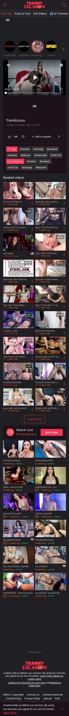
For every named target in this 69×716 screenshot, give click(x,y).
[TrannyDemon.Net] (34, 5)
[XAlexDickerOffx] (50, 453)
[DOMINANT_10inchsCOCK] (18, 585)
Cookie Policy (13, 698)
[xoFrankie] (18, 245)
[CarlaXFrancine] (18, 453)
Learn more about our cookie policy (46, 677)
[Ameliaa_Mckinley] (18, 375)
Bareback (45, 161)
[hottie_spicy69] (50, 506)
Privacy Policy (32, 698)
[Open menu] (5, 5)
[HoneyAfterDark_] (50, 532)
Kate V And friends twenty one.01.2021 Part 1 (47, 227)
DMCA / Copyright (13, 694)
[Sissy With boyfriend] (50, 245)
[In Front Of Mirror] (18, 194)
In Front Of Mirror (12, 202)
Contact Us (33, 694)
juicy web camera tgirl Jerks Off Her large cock (15, 408)
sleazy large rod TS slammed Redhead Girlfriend (47, 357)
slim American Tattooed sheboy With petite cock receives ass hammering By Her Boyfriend (15, 357)
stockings (38, 149)
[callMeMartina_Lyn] (50, 479)
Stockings (27, 167)
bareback (52, 149)
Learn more (9, 712)
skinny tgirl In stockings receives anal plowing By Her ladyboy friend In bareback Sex (15, 227)
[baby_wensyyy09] (18, 479)
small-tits (56, 155)
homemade (40, 155)
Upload (47, 698)
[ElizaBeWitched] (18, 532)
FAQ (57, 698)
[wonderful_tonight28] (50, 585)
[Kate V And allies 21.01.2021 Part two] (50, 297)
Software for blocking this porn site (26, 682)
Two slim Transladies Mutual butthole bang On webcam (15, 305)
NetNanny (55, 682)
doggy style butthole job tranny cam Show (47, 408)
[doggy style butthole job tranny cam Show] (50, 400)
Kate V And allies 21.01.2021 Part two (47, 305)
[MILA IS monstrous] (50, 323)
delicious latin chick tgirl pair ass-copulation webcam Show (15, 279)
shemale (24, 149)
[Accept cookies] (62, 708)
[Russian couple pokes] (50, 272)
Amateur (31, 161)
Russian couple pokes (46, 279)
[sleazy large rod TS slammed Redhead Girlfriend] (50, 349)
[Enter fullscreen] (61, 89)
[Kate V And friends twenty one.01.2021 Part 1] (50, 220)
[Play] (34, 77)
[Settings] (61, 65)
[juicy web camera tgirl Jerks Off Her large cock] (18, 400)
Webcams (41, 167)
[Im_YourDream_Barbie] (18, 559)
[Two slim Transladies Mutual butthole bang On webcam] (18, 297)
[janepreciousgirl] (18, 506)
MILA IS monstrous (45, 331)
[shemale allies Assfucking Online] (50, 194)
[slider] (34, 93)
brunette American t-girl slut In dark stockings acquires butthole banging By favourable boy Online (47, 382)
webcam (25, 155)
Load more (34, 419)
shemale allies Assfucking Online (47, 202)
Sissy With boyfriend (46, 253)
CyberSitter (35, 685)
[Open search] (64, 5)
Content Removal (53, 694)
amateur (12, 155)
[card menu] (32, 203)
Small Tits (13, 167)
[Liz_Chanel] (50, 559)
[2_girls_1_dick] (18, 323)
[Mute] (8, 65)
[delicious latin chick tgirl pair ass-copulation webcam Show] (18, 272)
